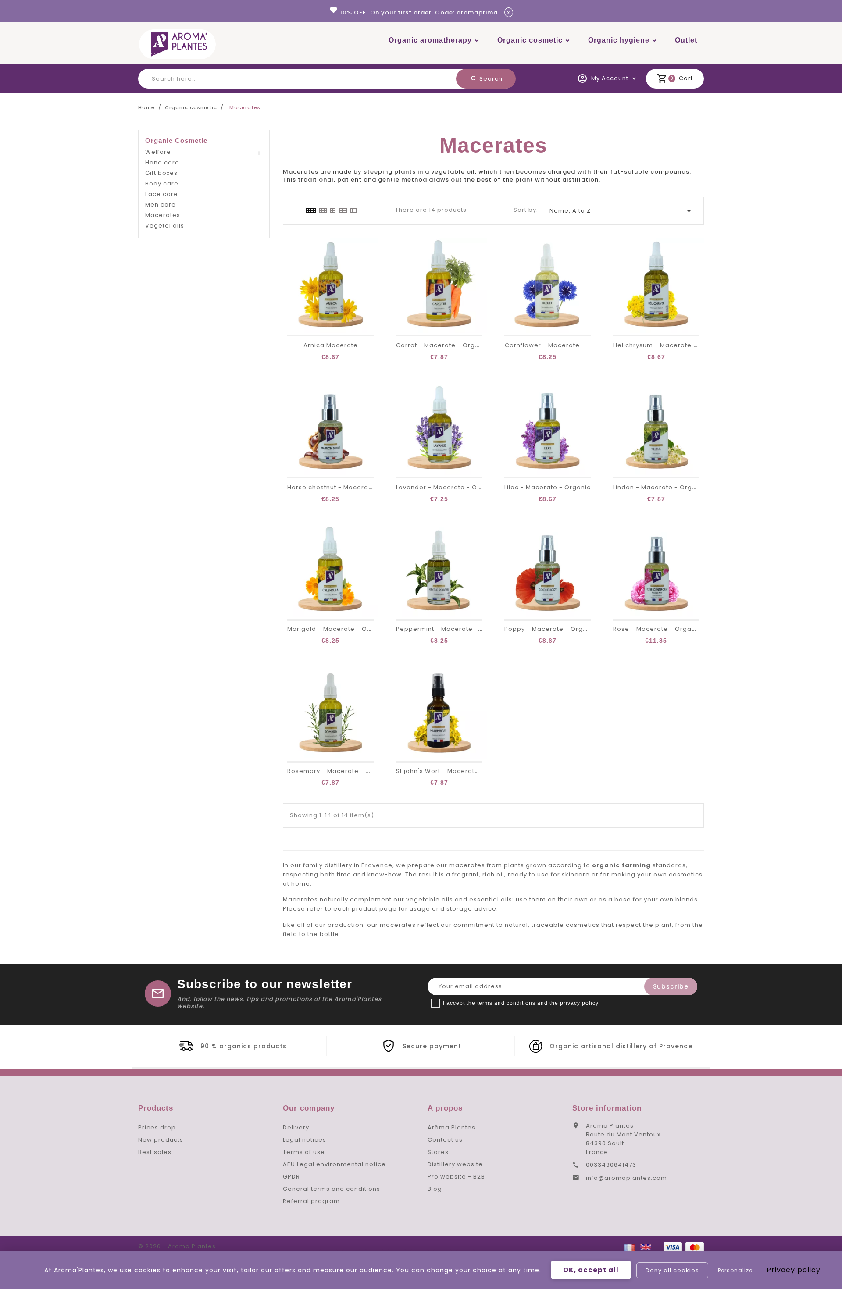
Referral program (311, 1201)
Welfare (158, 152)
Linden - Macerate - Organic (659, 487)
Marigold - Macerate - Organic (337, 629)
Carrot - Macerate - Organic (442, 345)
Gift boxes (161, 173)
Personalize (735, 1270)
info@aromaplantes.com (626, 1178)
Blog (435, 1189)
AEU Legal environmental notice (334, 1164)
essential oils (490, 899)
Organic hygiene (618, 40)
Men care (160, 204)
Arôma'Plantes (451, 1127)
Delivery (296, 1127)
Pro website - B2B (456, 1176)
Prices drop (157, 1127)
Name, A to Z (621, 211)
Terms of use (304, 1152)
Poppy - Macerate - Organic (550, 629)
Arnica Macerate (330, 345)
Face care (161, 194)
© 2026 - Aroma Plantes (177, 1246)
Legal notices (304, 1140)
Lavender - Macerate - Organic (447, 487)
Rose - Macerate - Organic (657, 629)
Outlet (686, 40)
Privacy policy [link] (794, 1270)
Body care (161, 183)
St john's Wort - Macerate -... (442, 771)
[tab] (310, 210)
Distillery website (455, 1164)
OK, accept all (591, 1270)
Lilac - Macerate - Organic (547, 487)
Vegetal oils (164, 225)
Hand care (162, 162)
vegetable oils (429, 899)
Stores (438, 1152)
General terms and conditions (331, 1189)
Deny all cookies (672, 1270)
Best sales (154, 1152)
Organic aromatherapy (430, 40)
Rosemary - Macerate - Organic (339, 771)
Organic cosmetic (530, 40)
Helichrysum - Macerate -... (657, 345)
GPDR (291, 1176)
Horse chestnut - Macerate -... (336, 487)
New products (160, 1140)
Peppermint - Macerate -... (439, 629)
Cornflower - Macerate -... (547, 345)
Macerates (162, 215)
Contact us (445, 1140)
